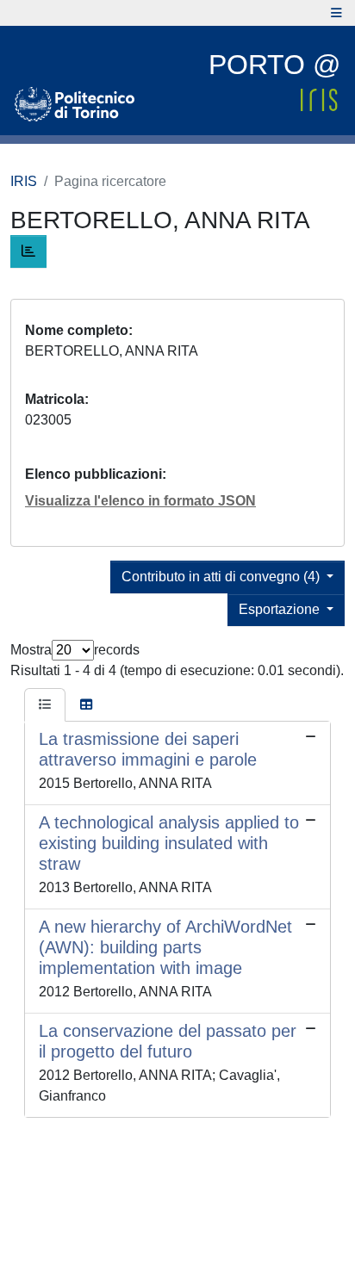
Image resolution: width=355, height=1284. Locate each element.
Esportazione (281, 609)
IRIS (23, 181)
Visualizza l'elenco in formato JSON (140, 500)
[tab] (44, 705)
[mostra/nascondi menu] (336, 13)
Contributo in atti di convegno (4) (222, 576)
